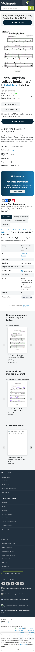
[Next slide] (31, 345)
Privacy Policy (6, 529)
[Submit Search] (31, 8)
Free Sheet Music (7, 559)
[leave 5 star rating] (14, 91)
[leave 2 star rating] (5, 91)
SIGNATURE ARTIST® (8, 551)
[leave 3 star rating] (8, 91)
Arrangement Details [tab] (21, 217)
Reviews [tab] (5, 224)
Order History (6, 481)
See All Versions (9, 109)
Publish (4, 510)
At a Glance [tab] (6, 217)
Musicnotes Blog (7, 547)
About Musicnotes (8, 498)
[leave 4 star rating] (11, 91)
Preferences (6, 484)
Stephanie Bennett (11, 85)
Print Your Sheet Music (9, 488)
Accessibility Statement (9, 521)
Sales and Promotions (8, 555)
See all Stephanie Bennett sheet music (17, 379)
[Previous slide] (4, 345)
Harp (12, 150)
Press (4, 506)
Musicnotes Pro (6, 477)
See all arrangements (12, 325)
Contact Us (5, 518)
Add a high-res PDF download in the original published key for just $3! (17, 115)
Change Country (5, 622)
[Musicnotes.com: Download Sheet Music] (8, 3)
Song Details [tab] (7, 221)
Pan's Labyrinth (27, 297)
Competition (5, 566)
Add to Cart (19, 121)
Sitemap (4, 562)
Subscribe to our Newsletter (13, 573)
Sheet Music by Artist (8, 543)
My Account (6, 473)
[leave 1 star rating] (2, 91)
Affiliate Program (7, 514)
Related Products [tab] (20, 221)
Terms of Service (7, 525)
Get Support (5, 492)
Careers (4, 502)
